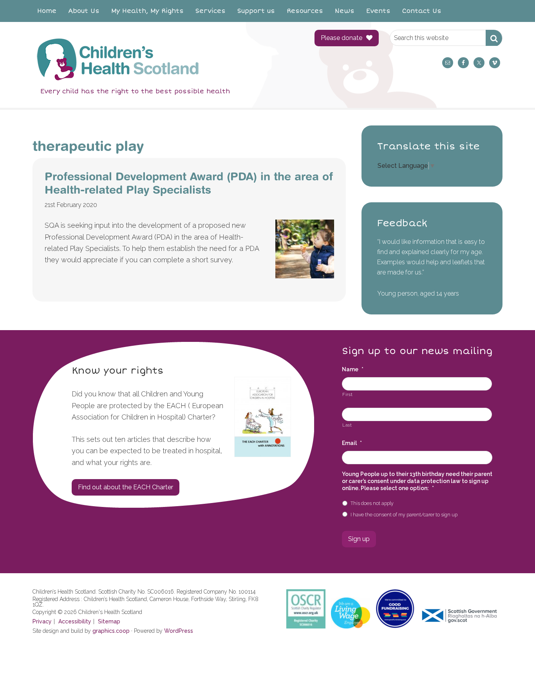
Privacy (42, 621)
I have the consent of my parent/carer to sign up (404, 515)
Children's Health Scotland (166, 59)
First (347, 394)
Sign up (359, 539)
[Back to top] (512, 669)
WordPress (178, 631)
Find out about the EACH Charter (125, 487)
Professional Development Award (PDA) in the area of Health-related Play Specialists (189, 183)
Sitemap (109, 621)
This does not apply (372, 503)
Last (347, 425)
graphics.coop (111, 631)
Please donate (341, 38)
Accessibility (74, 621)
